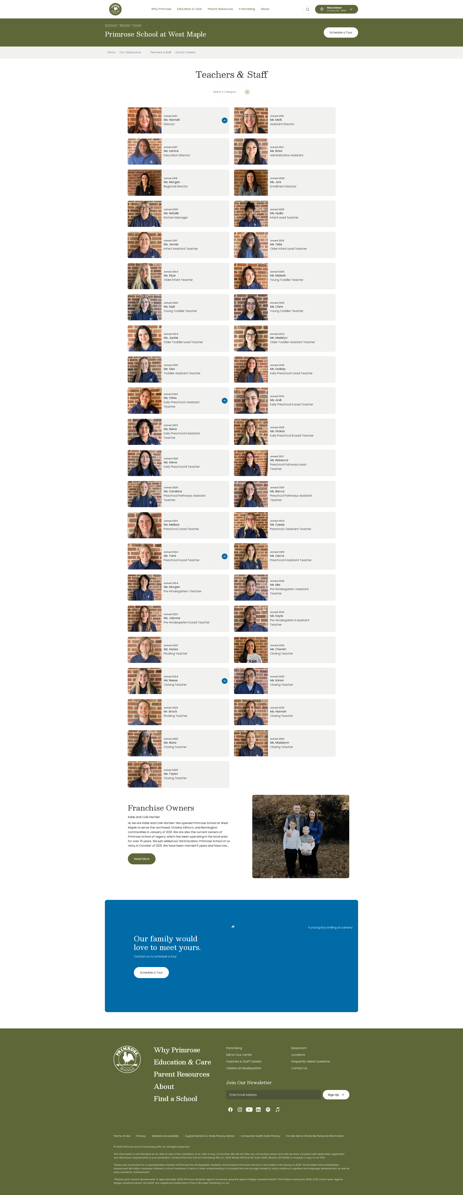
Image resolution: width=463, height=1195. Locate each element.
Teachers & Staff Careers (244, 1061)
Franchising (234, 1048)
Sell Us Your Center (239, 1055)
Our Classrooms (130, 52)
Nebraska (125, 25)
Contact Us (299, 1068)
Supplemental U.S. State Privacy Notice (209, 1136)
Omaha (137, 25)
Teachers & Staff (160, 52)
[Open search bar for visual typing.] (307, 9)
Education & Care (182, 1061)
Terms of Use (122, 1136)
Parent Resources (181, 1073)
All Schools (111, 25)
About (164, 1086)
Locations (298, 1055)
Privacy (141, 1136)
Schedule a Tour (341, 32)
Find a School (175, 1098)
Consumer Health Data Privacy (260, 1136)
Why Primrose (177, 1049)
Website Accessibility (165, 1136)
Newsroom (298, 1048)
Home (111, 52)
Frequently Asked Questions (310, 1061)
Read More (141, 859)
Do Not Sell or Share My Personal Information (315, 1136)
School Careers (185, 52)
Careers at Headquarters (243, 1068)
